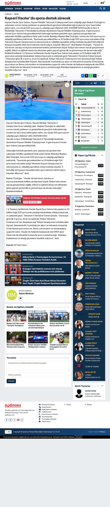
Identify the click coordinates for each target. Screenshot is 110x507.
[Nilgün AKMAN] (79, 243)
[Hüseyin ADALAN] (79, 253)
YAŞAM (62, 9)
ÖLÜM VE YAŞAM (92, 367)
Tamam (79, 437)
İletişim (89, 404)
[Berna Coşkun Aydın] (79, 324)
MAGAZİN (53, 9)
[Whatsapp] (22, 420)
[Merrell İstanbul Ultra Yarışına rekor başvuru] (16, 337)
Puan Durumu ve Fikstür (50, 414)
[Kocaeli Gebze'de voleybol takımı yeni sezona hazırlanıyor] (38, 316)
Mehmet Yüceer (92, 273)
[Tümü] (102, 225)
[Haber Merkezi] (12, 295)
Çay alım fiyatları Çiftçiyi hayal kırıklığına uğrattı (94, 350)
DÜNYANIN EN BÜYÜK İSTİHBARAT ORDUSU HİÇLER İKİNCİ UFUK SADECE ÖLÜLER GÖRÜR (93, 255)
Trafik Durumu (46, 412)
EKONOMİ (28, 9)
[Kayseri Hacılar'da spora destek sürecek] (38, 100)
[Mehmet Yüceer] (79, 275)
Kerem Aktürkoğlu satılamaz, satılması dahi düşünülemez (93, 395)
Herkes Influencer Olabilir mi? (92, 338)
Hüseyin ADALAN (92, 251)
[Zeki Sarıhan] (79, 286)
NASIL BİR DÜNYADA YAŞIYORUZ (93, 308)
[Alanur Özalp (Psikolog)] (79, 346)
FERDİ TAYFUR (94, 317)
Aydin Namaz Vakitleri (49, 409)
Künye (69, 404)
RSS (9, 432)
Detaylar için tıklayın (89, 147)
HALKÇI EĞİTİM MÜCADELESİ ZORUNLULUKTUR (92, 287)
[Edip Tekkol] (79, 296)
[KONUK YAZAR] (79, 394)
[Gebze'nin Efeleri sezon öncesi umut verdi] (59, 316)
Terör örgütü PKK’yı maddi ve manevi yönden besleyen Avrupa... (93, 298)
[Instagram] (14, 420)
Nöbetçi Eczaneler (48, 404)
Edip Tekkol (90, 294)
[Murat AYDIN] (79, 232)
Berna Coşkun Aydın (93, 321)
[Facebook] (6, 420)
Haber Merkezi (26, 293)
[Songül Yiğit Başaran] (79, 335)
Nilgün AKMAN (91, 240)
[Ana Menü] (103, 8)
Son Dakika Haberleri (49, 419)
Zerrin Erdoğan (92, 304)
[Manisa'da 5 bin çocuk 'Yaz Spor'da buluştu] (16, 316)
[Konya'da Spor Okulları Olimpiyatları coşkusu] (38, 337)
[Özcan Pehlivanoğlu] (79, 264)
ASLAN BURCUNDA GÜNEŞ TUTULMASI (93, 244)
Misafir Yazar (94, 314)
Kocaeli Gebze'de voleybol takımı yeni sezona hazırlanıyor (36, 325)
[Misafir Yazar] (81, 314)
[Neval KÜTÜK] (79, 375)
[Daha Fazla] (95, 76)
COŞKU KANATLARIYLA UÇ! (92, 376)
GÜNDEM (9, 9)
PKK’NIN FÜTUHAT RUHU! (92, 267)
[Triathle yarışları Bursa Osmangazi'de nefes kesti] (59, 337)
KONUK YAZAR (90, 391)
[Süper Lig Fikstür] (102, 155)
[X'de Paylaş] (86, 76)
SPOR (44, 9)
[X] (10, 420)
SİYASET (18, 9)
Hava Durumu (46, 407)
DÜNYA (37, 9)
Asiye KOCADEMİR (92, 355)
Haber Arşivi (46, 421)
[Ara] (101, 8)
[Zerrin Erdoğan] (79, 307)
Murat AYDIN (90, 230)
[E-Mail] (20, 298)
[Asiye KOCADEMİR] (79, 358)
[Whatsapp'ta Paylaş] (90, 76)
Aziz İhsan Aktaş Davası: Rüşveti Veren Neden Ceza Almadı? (93, 234)
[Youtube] (18, 420)
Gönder (11, 381)
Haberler (8, 14)
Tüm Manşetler (47, 417)
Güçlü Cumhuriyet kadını (92, 326)
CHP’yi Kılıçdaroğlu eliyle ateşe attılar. (93, 277)
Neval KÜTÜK (90, 372)
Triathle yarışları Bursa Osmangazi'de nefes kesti (59, 347)
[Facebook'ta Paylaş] (82, 76)
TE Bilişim (102, 432)
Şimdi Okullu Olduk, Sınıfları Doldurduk (93, 359)
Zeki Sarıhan (90, 283)
